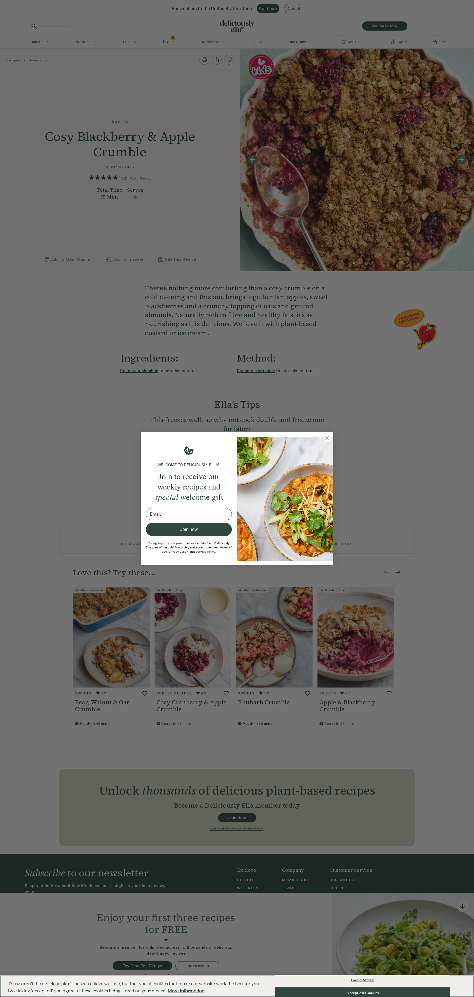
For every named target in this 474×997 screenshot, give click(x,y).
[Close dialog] (327, 438)
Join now (189, 529)
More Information (186, 991)
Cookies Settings (362, 980)
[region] (237, 986)
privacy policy (178, 552)
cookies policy (205, 552)
